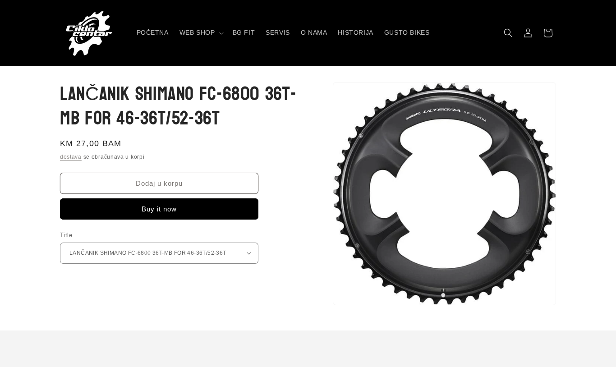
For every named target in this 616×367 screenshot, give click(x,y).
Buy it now (159, 209)
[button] (200, 32)
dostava (71, 157)
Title (66, 235)
